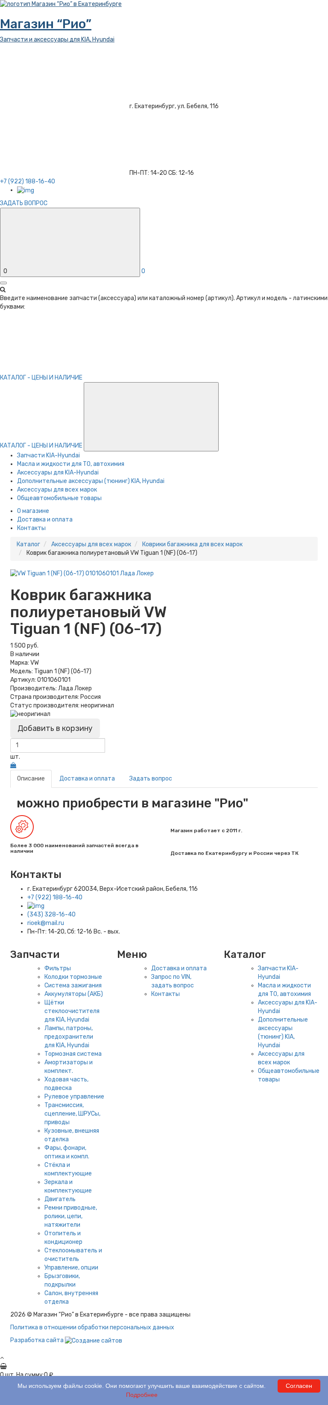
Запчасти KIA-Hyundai (48, 455)
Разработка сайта (37, 1340)
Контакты (31, 528)
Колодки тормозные (73, 977)
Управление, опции (71, 1267)
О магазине (33, 511)
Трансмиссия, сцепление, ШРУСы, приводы (72, 1114)
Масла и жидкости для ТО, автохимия (70, 464)
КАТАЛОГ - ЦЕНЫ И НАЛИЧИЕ (42, 445)
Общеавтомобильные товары (59, 498)
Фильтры (57, 968)
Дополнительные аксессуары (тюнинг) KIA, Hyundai (90, 481)
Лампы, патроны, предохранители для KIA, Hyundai (68, 1037)
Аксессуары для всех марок (57, 489)
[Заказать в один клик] (13, 765)
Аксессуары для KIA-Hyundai (58, 472)
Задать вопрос (150, 778)
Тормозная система (73, 1053)
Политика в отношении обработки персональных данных (92, 1327)
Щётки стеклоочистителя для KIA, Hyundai (72, 1011)
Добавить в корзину (55, 728)
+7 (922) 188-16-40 (54, 897)
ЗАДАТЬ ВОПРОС (23, 203)
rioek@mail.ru (45, 923)
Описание (31, 778)
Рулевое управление (74, 1096)
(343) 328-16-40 (51, 914)
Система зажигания (73, 985)
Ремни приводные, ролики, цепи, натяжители (70, 1216)
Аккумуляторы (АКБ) (73, 994)
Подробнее (142, 1394)
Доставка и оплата (45, 519)
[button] (151, 416)
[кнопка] (3, 283)
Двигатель (60, 1199)
